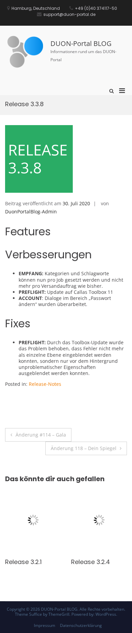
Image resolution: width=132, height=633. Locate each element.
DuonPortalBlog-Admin (31, 211)
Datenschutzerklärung (81, 625)
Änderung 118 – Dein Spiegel (83, 448)
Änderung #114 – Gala (41, 434)
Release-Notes (45, 384)
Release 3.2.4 (67, 562)
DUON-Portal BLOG (81, 43)
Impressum (44, 625)
